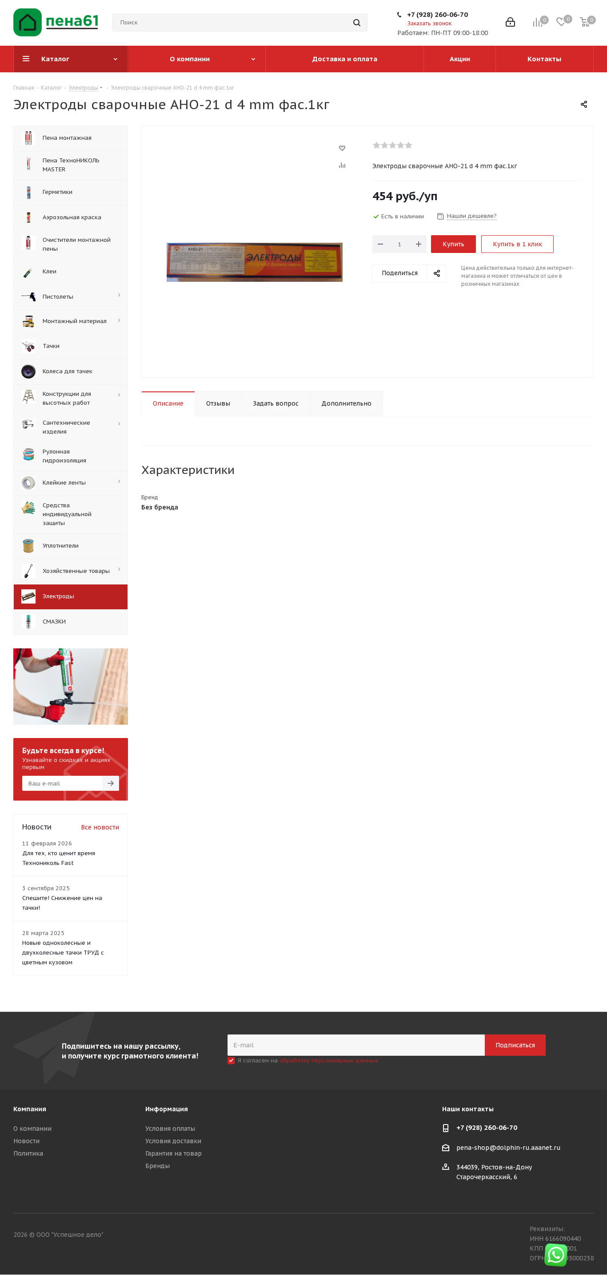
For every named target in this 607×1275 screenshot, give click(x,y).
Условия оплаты (170, 1129)
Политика (28, 1153)
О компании (32, 1129)
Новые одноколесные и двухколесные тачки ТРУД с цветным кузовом (63, 952)
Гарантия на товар (173, 1153)
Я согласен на (308, 1060)
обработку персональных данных (329, 1060)
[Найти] (356, 23)
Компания (29, 1109)
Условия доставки (173, 1141)
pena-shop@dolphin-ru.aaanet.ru (508, 1148)
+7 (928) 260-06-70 (437, 14)
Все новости (100, 827)
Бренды (157, 1166)
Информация (166, 1109)
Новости (26, 1141)
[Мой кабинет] (510, 23)
